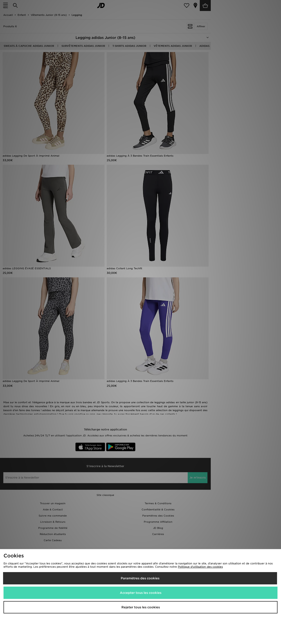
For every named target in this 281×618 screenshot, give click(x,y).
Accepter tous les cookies (140, 593)
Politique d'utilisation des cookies (200, 566)
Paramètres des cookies (140, 578)
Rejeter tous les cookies (140, 607)
